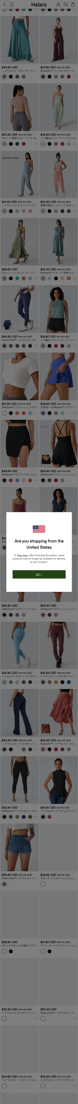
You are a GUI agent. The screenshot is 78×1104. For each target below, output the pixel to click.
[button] (39, 529)
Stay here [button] (22, 555)
